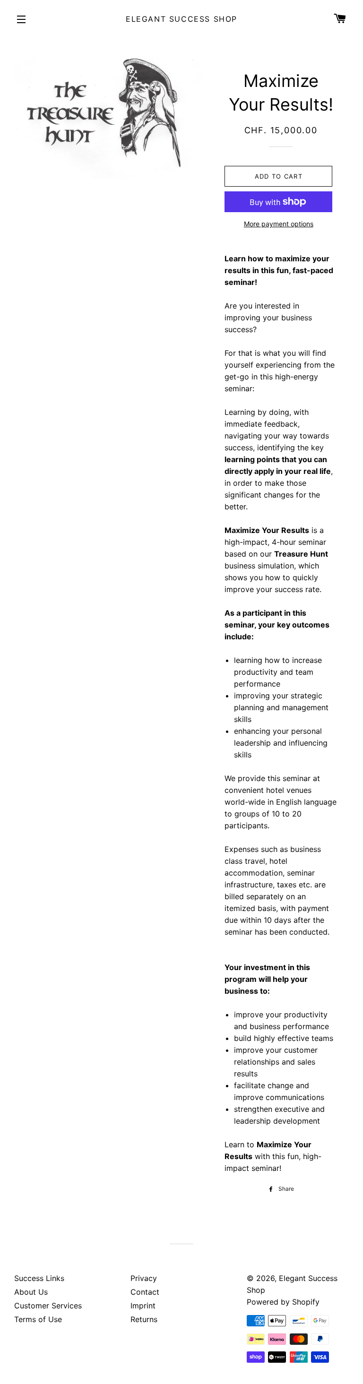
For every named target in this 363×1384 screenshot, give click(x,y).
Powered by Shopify (283, 1302)
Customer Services (48, 1305)
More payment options (278, 224)
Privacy (143, 1278)
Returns (143, 1319)
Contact (144, 1292)
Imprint (143, 1305)
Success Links (39, 1278)
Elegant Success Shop (181, 19)
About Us (31, 1292)
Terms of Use (38, 1319)
